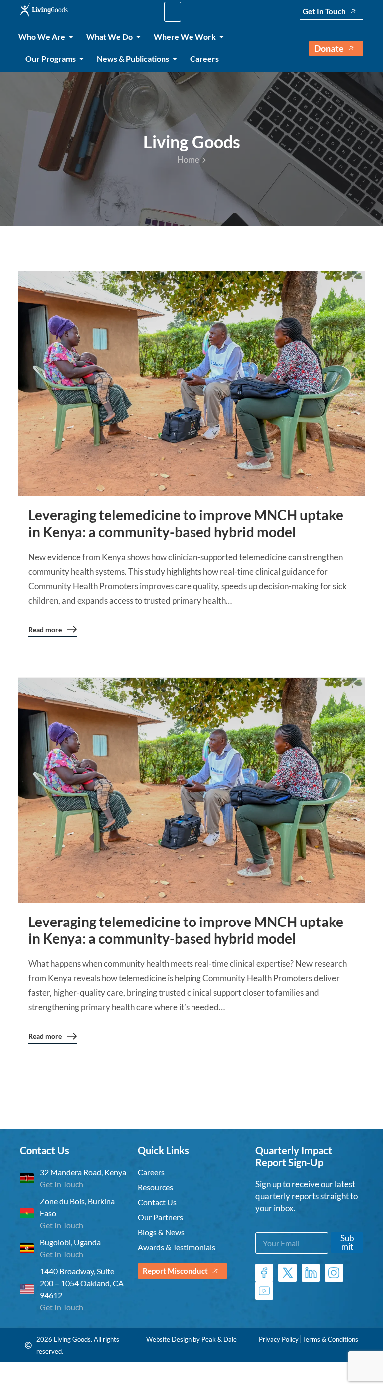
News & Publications (133, 58)
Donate (329, 48)
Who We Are (41, 36)
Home (188, 159)
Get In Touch (324, 11)
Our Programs (50, 58)
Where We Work (185, 36)
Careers (204, 58)
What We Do (109, 36)
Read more (45, 631)
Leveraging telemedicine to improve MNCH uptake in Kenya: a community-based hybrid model (185, 523)
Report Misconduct (175, 1270)
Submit (347, 1242)
